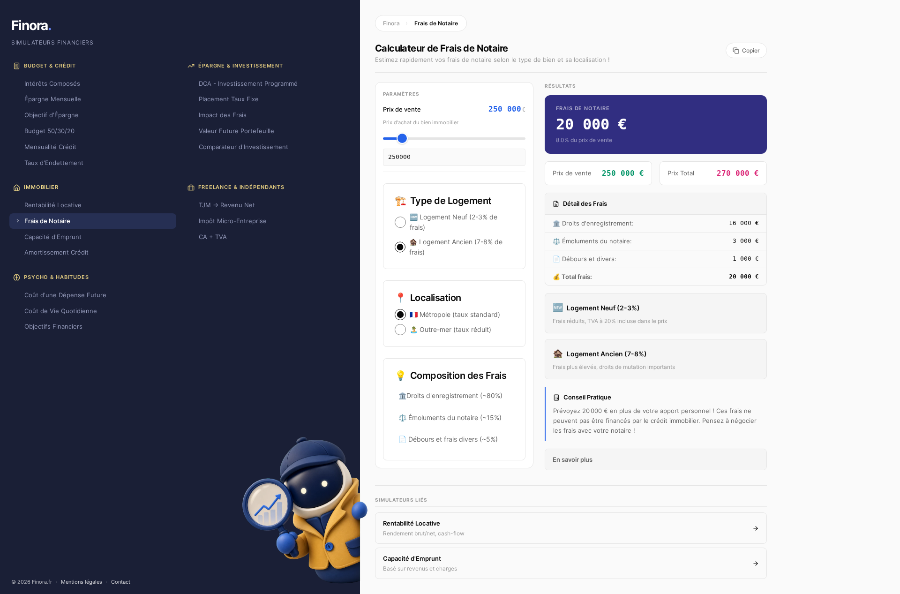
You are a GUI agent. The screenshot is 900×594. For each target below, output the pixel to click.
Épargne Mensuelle (52, 99)
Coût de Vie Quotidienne (60, 311)
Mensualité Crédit (50, 146)
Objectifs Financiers (53, 326)
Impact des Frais (223, 115)
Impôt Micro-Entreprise (233, 221)
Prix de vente (402, 109)
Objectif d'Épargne (51, 115)
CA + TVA (213, 237)
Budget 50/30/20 (49, 131)
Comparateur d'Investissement (243, 146)
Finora (31, 25)
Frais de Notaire (47, 221)
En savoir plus (572, 459)
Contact (120, 582)
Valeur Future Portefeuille (236, 131)
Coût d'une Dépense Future (65, 295)
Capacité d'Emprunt (53, 237)
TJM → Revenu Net (227, 205)
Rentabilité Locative (53, 205)
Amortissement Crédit (56, 252)
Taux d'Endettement (53, 162)
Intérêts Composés (52, 83)
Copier (751, 50)
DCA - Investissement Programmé (248, 83)
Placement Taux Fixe (229, 99)
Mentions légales (81, 582)
